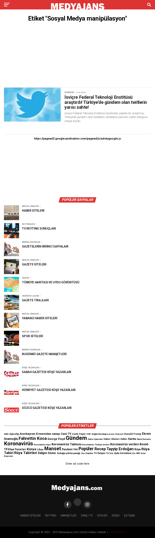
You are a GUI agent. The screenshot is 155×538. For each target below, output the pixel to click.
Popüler (86, 448)
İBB (138, 453)
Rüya (137, 449)
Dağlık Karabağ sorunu (103, 434)
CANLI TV (87, 515)
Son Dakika (87, 453)
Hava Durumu (144, 439)
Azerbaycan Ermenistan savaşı (40, 433)
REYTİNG (50, 515)
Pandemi (67, 449)
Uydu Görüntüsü (122, 453)
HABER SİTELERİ (30, 515)
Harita (132, 439)
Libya (40, 449)
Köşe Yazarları (17, 449)
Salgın (42, 453)
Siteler (52, 453)
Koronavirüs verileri (124, 444)
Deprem (119, 434)
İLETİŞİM (129, 515)
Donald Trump (132, 433)
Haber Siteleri (112, 439)
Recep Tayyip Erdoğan (114, 449)
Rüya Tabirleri (25, 453)
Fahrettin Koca (33, 438)
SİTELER (102, 515)
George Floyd (56, 439)
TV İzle (109, 453)
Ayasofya (14, 434)
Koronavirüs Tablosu (66, 444)
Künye (31, 449)
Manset (52, 448)
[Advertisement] (77, 55)
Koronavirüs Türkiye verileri (95, 444)
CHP (88, 434)
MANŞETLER (68, 515)
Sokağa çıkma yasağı (68, 453)
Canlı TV (66, 433)
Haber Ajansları (95, 439)
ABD (6, 434)
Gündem (76, 438)
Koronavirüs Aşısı (42, 444)
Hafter (123, 439)
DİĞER (115, 515)
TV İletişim (99, 453)
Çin (134, 453)
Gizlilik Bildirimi (117, 532)
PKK (75, 449)
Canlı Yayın (79, 433)
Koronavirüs (18, 443)
